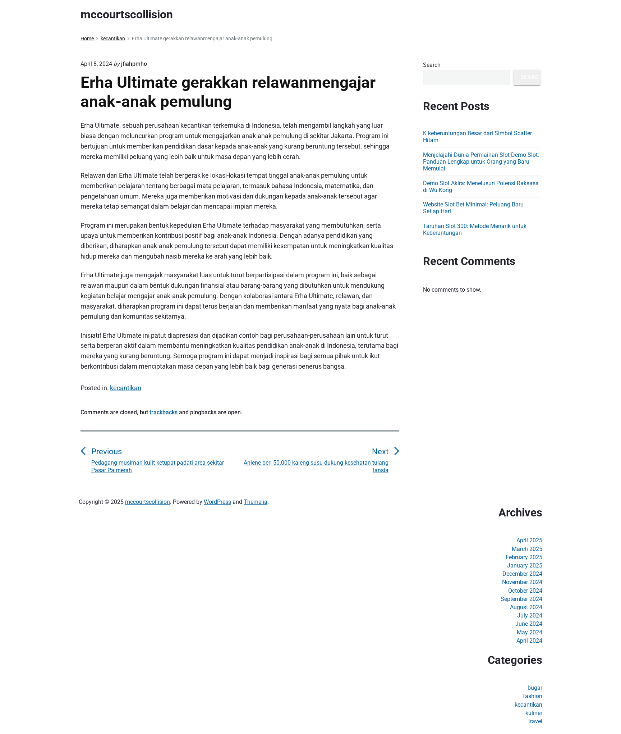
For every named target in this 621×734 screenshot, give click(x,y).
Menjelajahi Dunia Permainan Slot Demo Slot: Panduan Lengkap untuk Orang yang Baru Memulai (481, 161)
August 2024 (526, 607)
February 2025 (524, 557)
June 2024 (528, 623)
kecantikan (125, 388)
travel (535, 721)
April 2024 (529, 640)
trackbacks (164, 412)
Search (432, 64)
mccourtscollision (147, 501)
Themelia (255, 501)
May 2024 (529, 632)
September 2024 (521, 599)
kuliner (533, 713)
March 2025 (527, 549)
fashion (532, 696)
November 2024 (522, 582)
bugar (535, 687)
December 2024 (522, 573)
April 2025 (529, 540)
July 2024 (529, 615)
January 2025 (524, 565)
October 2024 (525, 590)
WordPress (217, 501)
